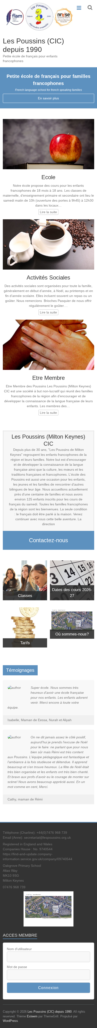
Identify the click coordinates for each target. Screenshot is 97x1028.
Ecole (48, 177)
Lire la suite (48, 212)
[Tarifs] (25, 610)
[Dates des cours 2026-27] (72, 563)
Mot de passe (17, 967)
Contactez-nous (48, 540)
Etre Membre (48, 378)
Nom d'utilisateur (19, 949)
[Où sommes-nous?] (72, 610)
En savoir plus (48, 98)
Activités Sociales (48, 277)
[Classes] (25, 563)
